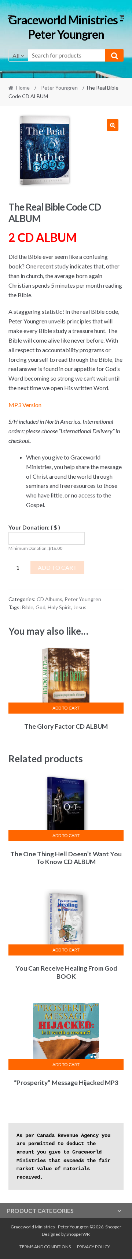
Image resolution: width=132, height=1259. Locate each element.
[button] (112, 125)
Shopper (113, 1226)
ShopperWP (77, 1234)
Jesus (80, 607)
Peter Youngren (59, 87)
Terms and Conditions (45, 1246)
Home (23, 87)
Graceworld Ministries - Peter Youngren (66, 27)
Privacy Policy (93, 1246)
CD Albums (49, 599)
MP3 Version (24, 404)
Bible (27, 607)
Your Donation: (34, 527)
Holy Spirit (59, 607)
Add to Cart (57, 567)
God (40, 607)
